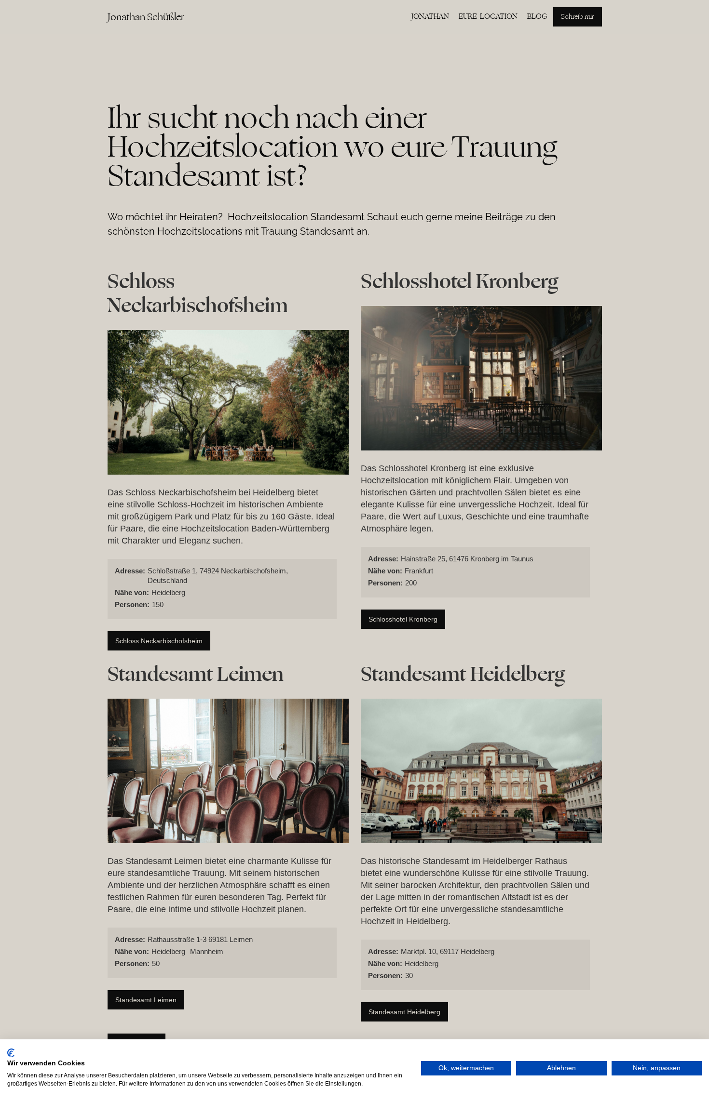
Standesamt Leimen (146, 1000)
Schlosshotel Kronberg (402, 619)
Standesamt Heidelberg (404, 1012)
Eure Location (488, 16)
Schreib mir (577, 17)
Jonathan (430, 16)
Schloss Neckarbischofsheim (159, 641)
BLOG (537, 16)
